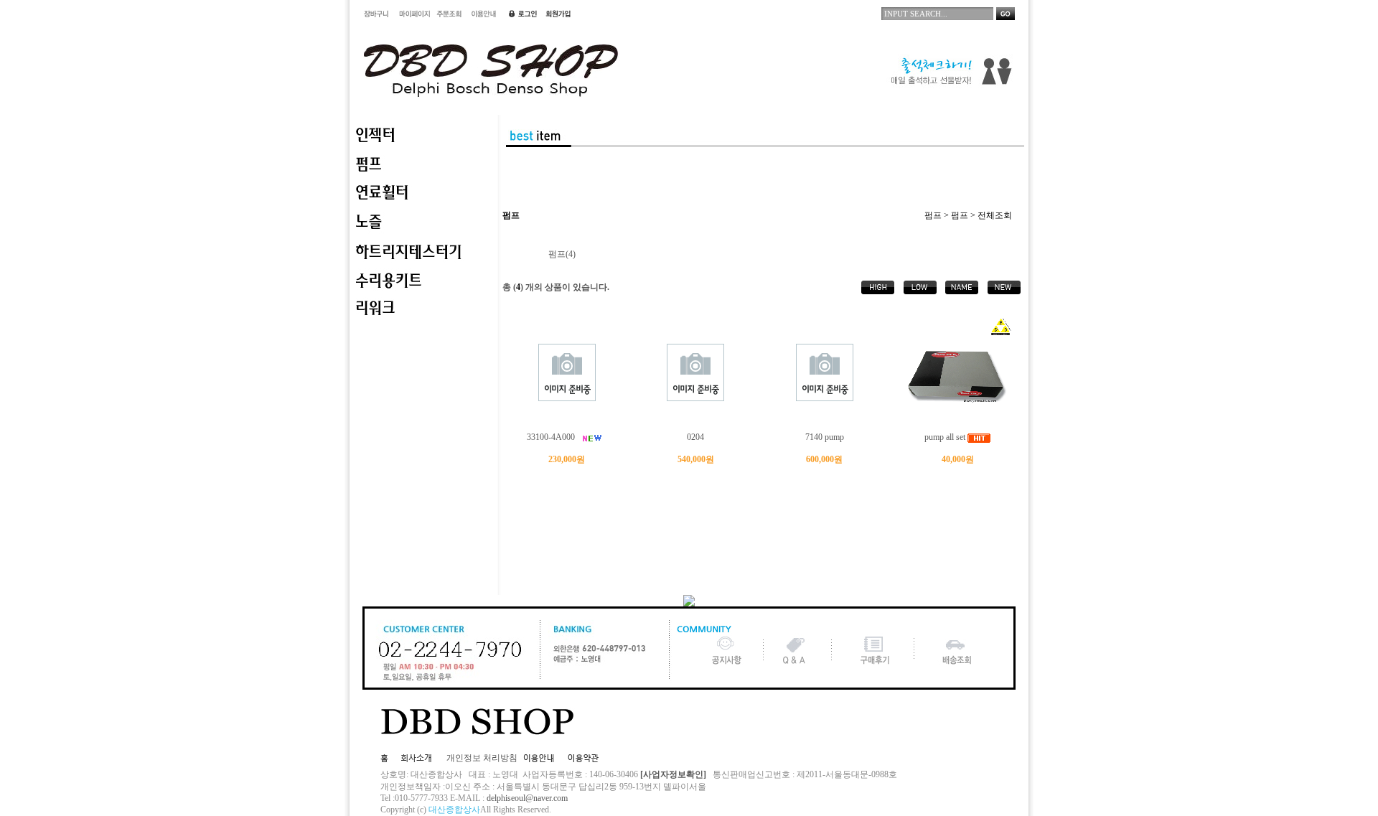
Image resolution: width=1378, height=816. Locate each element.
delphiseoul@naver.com (527, 798)
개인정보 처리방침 (481, 758)
